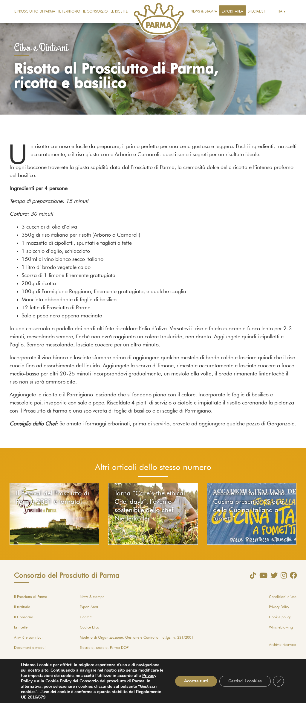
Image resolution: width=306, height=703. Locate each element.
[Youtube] (261, 575)
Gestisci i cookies (245, 681)
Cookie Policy (58, 681)
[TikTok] (251, 575)
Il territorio (69, 11)
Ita (280, 11)
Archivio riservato (282, 644)
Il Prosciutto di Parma (34, 11)
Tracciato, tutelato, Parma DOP (104, 647)
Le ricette (119, 11)
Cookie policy (279, 617)
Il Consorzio (95, 11)
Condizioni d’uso (282, 597)
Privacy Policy (279, 607)
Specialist (256, 11)
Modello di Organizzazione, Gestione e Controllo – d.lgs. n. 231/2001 (136, 637)
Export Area (232, 11)
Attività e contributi (28, 637)
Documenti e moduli (30, 647)
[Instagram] (282, 575)
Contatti (86, 617)
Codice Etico (89, 627)
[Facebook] (292, 575)
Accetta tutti (196, 681)
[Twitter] (272, 575)
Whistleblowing (281, 627)
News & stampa (203, 11)
